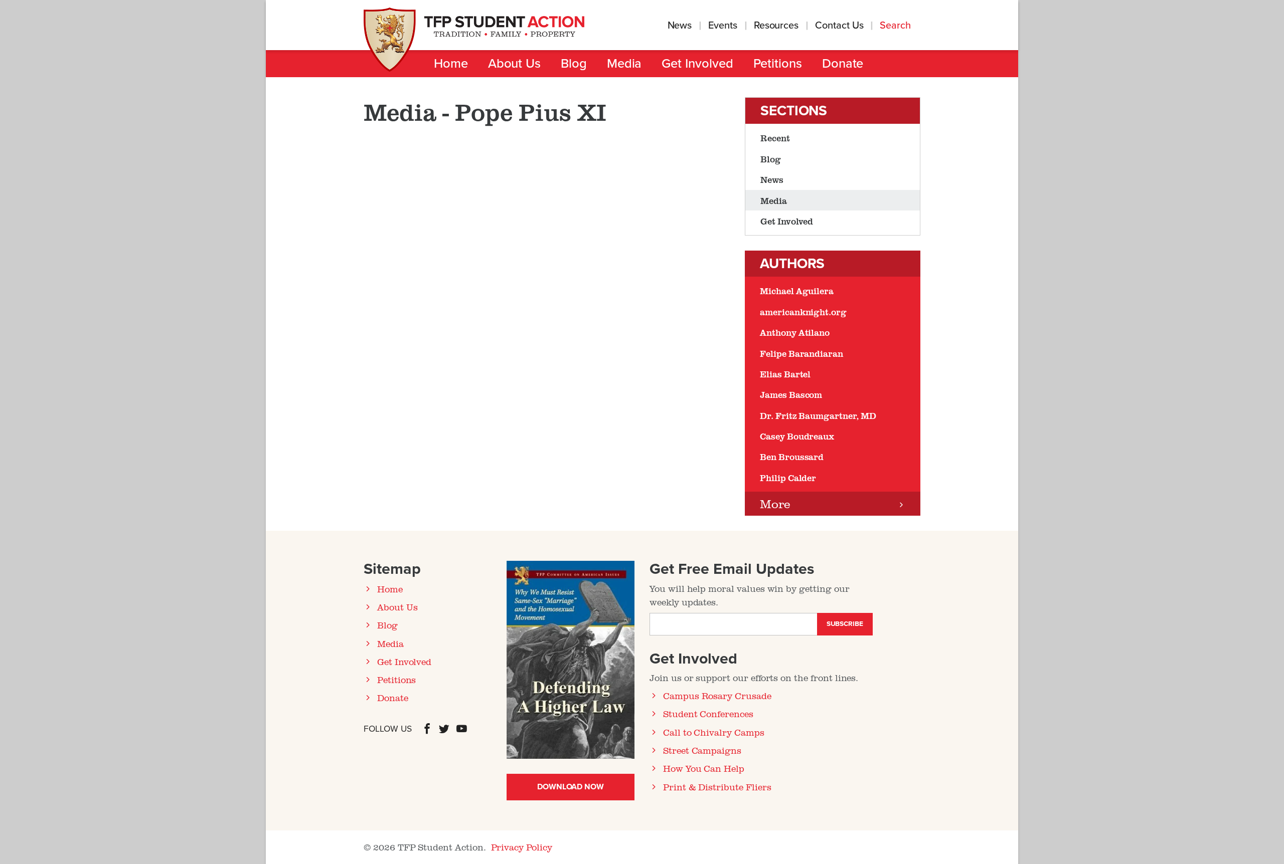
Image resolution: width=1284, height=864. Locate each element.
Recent (775, 138)
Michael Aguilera (797, 291)
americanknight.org (803, 312)
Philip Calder (788, 478)
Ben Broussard (792, 457)
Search (896, 26)
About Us (514, 63)
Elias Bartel (785, 374)
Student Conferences (708, 714)
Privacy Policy (521, 847)
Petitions (777, 63)
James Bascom (791, 394)
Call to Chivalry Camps (713, 732)
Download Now (570, 787)
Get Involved (697, 63)
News (680, 26)
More (775, 503)
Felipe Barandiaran (801, 353)
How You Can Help (703, 768)
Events (722, 26)
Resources (776, 26)
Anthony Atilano (795, 332)
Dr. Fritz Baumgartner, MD (818, 415)
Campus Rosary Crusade (717, 696)
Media (624, 63)
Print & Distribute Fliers (717, 787)
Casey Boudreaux (797, 436)
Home (451, 63)
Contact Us (839, 26)
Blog (574, 63)
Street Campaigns (702, 750)
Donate (843, 63)
